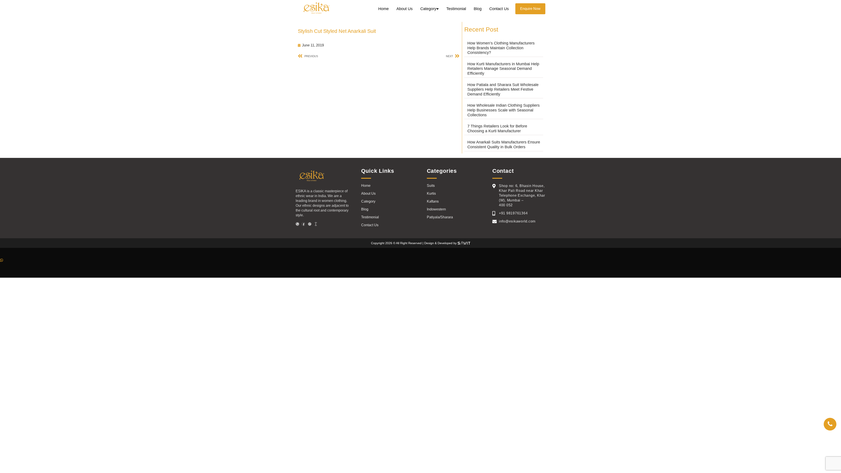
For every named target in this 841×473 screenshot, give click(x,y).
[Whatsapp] (297, 224)
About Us (404, 9)
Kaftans (433, 201)
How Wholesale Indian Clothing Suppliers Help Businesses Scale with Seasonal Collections (503, 110)
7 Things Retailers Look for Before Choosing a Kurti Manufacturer (497, 128)
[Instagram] (309, 224)
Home (383, 9)
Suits (431, 185)
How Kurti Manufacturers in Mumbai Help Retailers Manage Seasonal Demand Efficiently (503, 69)
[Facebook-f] (303, 224)
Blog (478, 9)
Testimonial (456, 9)
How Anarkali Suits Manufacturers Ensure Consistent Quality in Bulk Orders (503, 144)
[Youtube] (316, 224)
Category (428, 9)
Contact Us (499, 9)
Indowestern (436, 209)
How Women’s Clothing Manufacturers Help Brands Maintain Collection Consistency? (501, 48)
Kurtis (431, 193)
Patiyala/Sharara (440, 217)
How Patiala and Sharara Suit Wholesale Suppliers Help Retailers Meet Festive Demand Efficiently (503, 89)
